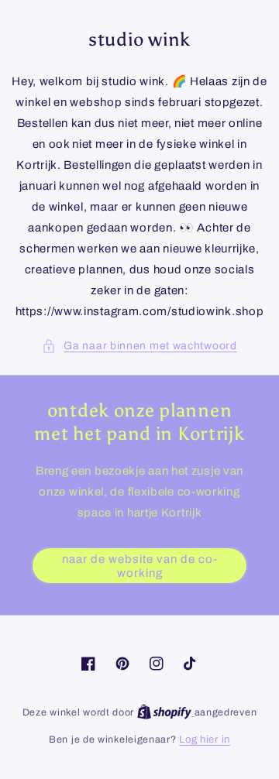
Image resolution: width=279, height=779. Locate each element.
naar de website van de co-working (140, 566)
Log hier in (204, 739)
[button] (139, 345)
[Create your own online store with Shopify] (166, 712)
